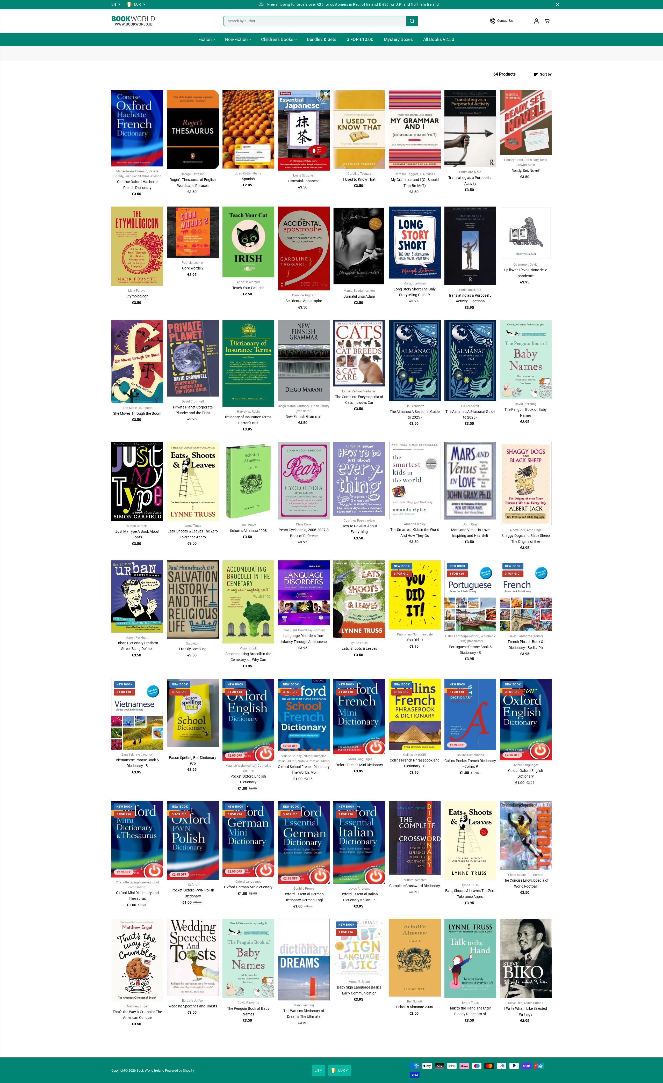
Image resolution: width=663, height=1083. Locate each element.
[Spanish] (248, 129)
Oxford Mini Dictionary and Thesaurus (137, 896)
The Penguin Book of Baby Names (526, 412)
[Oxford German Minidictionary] (248, 839)
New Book (402, 566)
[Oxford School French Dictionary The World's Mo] (304, 715)
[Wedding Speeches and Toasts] (193, 957)
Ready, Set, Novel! (525, 171)
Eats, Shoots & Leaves (359, 648)
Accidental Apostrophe (303, 301)
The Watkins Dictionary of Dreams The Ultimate (303, 1014)
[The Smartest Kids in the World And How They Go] (415, 480)
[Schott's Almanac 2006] (415, 958)
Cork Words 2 (193, 268)
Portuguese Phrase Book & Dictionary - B (470, 650)
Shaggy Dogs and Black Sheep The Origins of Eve (525, 538)
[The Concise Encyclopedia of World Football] (526, 835)
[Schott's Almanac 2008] (248, 481)
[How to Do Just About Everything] (359, 479)
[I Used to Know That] (359, 129)
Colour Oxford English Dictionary (525, 773)
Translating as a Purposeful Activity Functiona (470, 298)
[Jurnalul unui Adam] (359, 246)
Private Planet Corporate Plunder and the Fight (193, 410)
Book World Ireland (150, 1070)
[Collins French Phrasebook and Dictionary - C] (415, 714)
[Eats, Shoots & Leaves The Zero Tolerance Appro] (193, 481)
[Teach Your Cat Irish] (248, 242)
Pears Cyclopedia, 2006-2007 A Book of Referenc (304, 533)
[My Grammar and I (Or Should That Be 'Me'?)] (415, 129)
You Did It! (415, 640)
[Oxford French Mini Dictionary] (359, 717)
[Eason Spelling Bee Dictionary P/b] (193, 713)
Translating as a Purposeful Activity (470, 180)
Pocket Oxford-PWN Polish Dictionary (192, 893)
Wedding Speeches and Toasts (192, 1006)
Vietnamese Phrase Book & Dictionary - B (137, 763)
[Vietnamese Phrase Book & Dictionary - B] (137, 714)
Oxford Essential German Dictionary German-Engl (304, 897)
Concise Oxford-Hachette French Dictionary (137, 184)
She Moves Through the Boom (137, 413)
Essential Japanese (303, 181)
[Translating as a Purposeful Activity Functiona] (470, 246)
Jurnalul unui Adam (359, 296)
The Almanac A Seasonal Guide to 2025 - (414, 414)
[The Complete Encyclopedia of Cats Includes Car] (359, 353)
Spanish (248, 179)
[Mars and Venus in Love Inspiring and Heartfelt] (470, 480)
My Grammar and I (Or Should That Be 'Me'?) (415, 182)
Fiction (205, 39)
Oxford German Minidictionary (248, 887)
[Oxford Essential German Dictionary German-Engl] (304, 842)
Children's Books (277, 39)
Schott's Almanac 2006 (414, 1007)
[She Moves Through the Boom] (137, 361)
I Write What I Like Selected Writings (525, 1011)
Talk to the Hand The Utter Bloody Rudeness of (470, 1011)
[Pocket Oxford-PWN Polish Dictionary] (193, 840)
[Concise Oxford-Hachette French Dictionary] (137, 128)
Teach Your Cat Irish (248, 288)
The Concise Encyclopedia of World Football (526, 883)
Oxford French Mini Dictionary (359, 765)
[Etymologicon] (137, 246)
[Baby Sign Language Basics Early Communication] (359, 948)
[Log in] (536, 21)
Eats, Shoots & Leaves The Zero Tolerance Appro (193, 534)
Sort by (545, 74)
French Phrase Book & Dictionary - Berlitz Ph (525, 644)
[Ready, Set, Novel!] (526, 122)
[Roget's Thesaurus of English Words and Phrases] (193, 129)
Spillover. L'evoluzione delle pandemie (525, 273)
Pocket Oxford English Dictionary (248, 779)
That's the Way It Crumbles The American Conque (137, 1015)
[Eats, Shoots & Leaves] (359, 599)
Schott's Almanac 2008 (248, 531)
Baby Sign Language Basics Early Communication (359, 990)
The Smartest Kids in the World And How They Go (414, 532)
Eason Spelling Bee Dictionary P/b (192, 760)
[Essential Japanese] (304, 130)
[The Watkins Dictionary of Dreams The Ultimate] (304, 959)
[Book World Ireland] (133, 21)
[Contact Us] (506, 21)
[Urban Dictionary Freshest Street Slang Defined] (137, 596)
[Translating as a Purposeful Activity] (470, 128)
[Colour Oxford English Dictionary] (526, 719)
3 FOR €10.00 (360, 39)
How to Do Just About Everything (359, 529)
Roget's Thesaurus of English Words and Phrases (193, 182)
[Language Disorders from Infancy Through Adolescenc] (304, 592)
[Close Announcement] (557, 4)
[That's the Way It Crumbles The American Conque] (137, 960)
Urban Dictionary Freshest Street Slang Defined (137, 646)
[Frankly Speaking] (193, 599)
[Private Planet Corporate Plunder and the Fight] (193, 358)
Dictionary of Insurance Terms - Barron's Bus (248, 420)
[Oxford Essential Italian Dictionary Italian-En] (359, 842)
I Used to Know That (359, 179)
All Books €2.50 (438, 39)
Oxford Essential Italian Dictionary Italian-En (359, 897)
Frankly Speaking (192, 649)
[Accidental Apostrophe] (304, 248)
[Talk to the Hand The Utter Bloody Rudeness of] (470, 958)
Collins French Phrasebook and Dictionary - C (414, 763)
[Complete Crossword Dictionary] (415, 838)
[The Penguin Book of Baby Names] (526, 359)
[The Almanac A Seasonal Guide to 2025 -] (415, 360)
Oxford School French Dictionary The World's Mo (304, 769)
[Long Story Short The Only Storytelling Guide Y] (415, 243)
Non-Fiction (237, 39)
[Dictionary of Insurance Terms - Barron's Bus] (248, 363)
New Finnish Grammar (304, 416)
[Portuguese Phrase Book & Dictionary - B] (470, 595)
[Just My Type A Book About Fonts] (137, 481)
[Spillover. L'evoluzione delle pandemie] (526, 233)
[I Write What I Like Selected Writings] (526, 958)
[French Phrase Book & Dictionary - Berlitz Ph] (526, 595)
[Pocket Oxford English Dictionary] (248, 720)
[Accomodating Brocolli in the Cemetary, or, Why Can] (248, 601)
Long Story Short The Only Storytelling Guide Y (415, 292)
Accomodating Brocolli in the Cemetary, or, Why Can (248, 657)
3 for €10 (401, 573)
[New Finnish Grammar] (304, 360)
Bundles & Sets (321, 39)
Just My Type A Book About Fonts (137, 534)
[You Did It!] (415, 595)
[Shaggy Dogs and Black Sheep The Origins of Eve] (526, 483)
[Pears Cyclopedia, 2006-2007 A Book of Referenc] (304, 480)
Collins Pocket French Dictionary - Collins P (470, 764)
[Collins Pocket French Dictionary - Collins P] (470, 714)
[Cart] (547, 21)
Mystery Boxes (398, 39)
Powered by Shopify (179, 1070)
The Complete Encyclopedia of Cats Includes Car (359, 400)
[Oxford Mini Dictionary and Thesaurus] (137, 839)
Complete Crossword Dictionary (414, 886)
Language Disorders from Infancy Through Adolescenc (304, 638)
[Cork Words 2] (193, 232)
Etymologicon (137, 296)
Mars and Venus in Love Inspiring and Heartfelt (470, 533)
